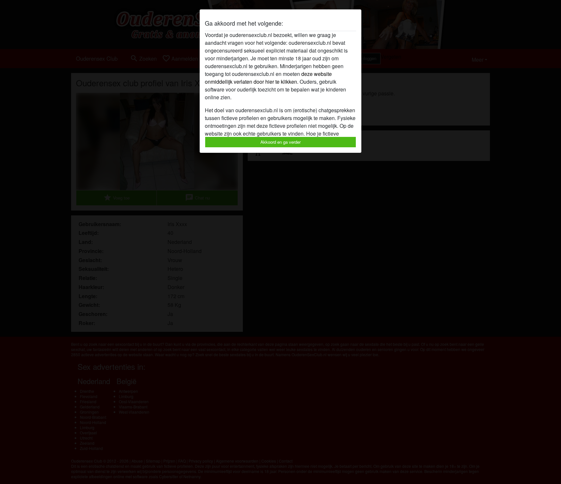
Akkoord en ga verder (280, 142)
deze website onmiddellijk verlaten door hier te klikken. (268, 77)
